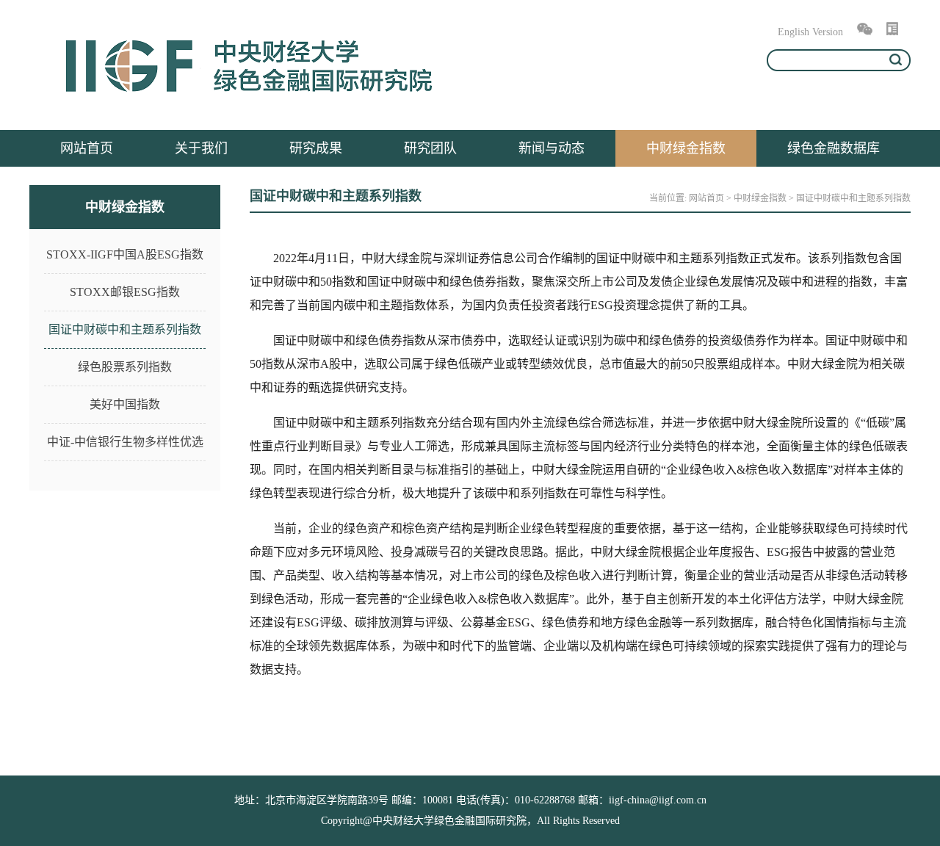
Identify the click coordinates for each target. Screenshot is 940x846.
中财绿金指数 (686, 148)
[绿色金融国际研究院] (249, 101)
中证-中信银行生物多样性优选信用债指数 (125, 448)
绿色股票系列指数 (125, 367)
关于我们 (201, 148)
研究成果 (315, 148)
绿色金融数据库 (833, 148)
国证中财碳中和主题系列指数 (124, 329)
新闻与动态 (551, 148)
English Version (810, 31)
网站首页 (86, 148)
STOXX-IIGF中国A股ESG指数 (124, 254)
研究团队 (430, 148)
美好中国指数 (125, 404)
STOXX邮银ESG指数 (125, 292)
